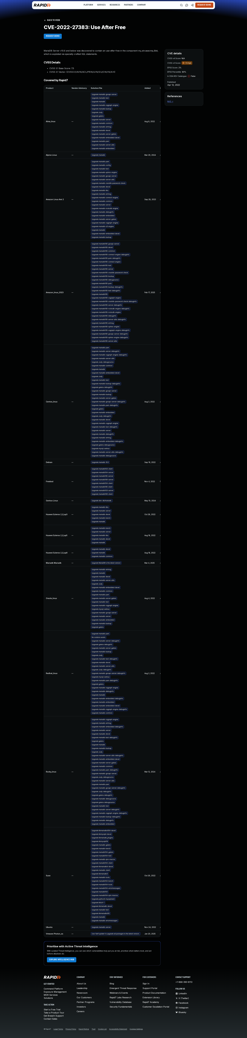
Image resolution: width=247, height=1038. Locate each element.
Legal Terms (58, 1029)
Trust (93, 1029)
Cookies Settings (136, 1029)
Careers (80, 1011)
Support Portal (150, 988)
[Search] (181, 5)
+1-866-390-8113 (183, 982)
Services (101, 5)
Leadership (82, 988)
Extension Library (151, 997)
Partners (128, 5)
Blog (112, 983)
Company (141, 5)
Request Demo (204, 5)
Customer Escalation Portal (156, 1006)
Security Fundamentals (121, 1006)
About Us (81, 983)
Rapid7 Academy (151, 1002)
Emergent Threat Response (123, 988)
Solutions (48, 998)
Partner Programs (85, 1002)
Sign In (146, 983)
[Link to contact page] (186, 5)
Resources (115, 5)
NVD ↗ (170, 101)
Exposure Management (55, 992)
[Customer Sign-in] (192, 5)
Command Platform (53, 988)
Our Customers (84, 997)
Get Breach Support (54, 1015)
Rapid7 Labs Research (120, 997)
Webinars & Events (119, 993)
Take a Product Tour (54, 1012)
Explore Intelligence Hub (61, 960)
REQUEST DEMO (53, 36)
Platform (88, 5)
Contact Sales (50, 1019)
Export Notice (84, 1029)
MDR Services (51, 995)
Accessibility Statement (118, 1029)
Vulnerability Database (120, 1002)
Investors (81, 1006)
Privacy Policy (71, 1029)
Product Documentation (154, 993)
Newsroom (82, 993)
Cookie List (102, 1029)
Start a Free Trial (52, 1009)
